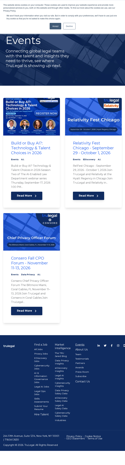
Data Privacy (28, 274)
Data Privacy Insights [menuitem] (62, 362)
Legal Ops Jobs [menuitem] (39, 393)
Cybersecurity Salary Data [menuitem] (62, 414)
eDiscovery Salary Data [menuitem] (61, 399)
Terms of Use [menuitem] (94, 438)
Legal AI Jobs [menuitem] (41, 386)
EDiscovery (89, 159)
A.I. (22, 159)
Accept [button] (55, 26)
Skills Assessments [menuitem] (41, 400)
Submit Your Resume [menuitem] (41, 407)
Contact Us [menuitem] (82, 381)
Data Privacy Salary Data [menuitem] (62, 392)
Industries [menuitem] (60, 420)
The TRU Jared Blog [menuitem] (61, 354)
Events (15, 159)
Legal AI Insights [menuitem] (59, 377)
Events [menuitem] (79, 344)
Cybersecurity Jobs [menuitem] (41, 367)
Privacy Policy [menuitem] (74, 436)
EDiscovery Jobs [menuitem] (40, 359)
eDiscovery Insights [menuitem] (61, 369)
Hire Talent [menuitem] (41, 414)
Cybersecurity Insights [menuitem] (62, 384)
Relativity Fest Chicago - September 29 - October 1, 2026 (93, 148)
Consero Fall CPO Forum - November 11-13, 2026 (29, 263)
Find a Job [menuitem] (40, 344)
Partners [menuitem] (80, 363)
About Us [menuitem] (81, 349)
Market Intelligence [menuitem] (62, 346)
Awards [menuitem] (79, 367)
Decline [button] (69, 26)
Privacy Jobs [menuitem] (41, 353)
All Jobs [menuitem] (38, 349)
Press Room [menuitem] (82, 372)
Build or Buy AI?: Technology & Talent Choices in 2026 (30, 148)
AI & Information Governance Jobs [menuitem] (41, 378)
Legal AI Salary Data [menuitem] (61, 407)
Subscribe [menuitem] (80, 376)
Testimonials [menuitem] (82, 358)
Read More (25, 195)
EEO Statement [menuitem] (75, 438)
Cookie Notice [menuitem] (93, 436)
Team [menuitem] (78, 354)
